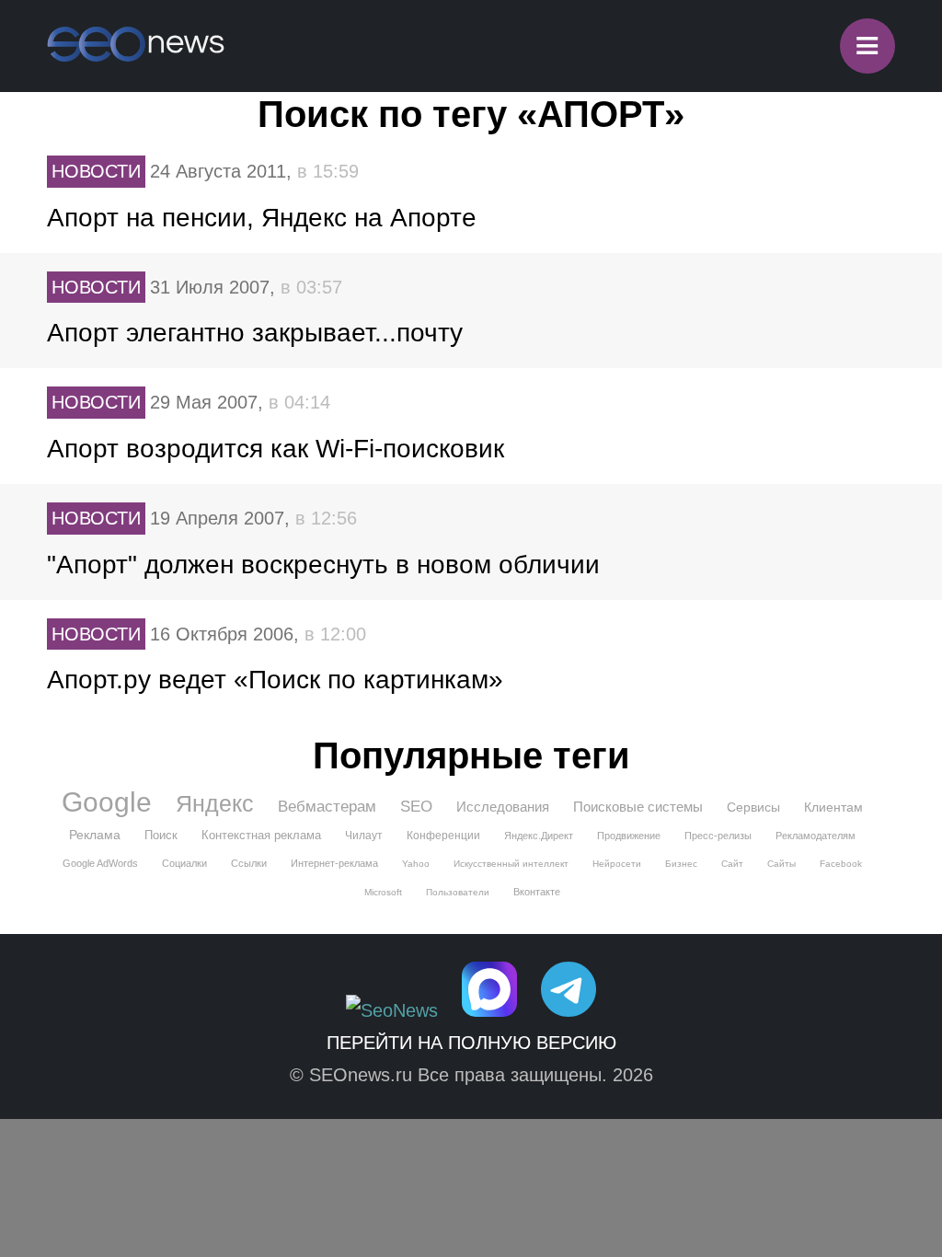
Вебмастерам (327, 806)
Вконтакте (536, 891)
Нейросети (616, 864)
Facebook (841, 864)
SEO (416, 806)
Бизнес (681, 864)
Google (107, 802)
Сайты (781, 864)
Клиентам (833, 807)
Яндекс (215, 803)
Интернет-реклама (334, 863)
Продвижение (629, 835)
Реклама (95, 834)
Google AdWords (100, 863)
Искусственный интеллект (511, 864)
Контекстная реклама (261, 835)
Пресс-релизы (718, 835)
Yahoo (416, 864)
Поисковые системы (638, 806)
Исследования (502, 806)
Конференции (443, 835)
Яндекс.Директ (538, 835)
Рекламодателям (815, 835)
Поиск (161, 835)
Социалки (184, 863)
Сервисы (753, 807)
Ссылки (249, 863)
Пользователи (457, 892)
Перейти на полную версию (471, 1042)
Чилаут (364, 835)
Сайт (732, 864)
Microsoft (383, 892)
